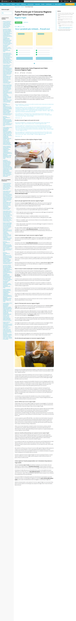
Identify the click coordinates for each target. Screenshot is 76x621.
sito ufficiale (18, 275)
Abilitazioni (23, 4)
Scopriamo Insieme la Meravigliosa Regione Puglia (66, 13)
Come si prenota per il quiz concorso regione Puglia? (65, 17)
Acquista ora (25, 22)
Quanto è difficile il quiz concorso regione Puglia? (65, 25)
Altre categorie (58, 4)
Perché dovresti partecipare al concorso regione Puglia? (65, 23)
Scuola (42, 4)
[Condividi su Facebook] (15, 26)
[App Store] (13, 1)
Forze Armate (30, 4)
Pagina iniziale (17, 6)
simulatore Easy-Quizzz (34, 466)
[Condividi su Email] (18, 26)
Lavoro (17, 4)
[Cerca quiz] (7, 13)
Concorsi (8, 4)
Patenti (13, 4)
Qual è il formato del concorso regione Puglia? (65, 21)
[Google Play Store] (19, 1)
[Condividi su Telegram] (23, 26)
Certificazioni (48, 4)
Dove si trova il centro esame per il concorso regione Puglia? (65, 19)
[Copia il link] (21, 26)
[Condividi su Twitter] (16, 26)
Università (37, 4)
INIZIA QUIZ (18, 22)
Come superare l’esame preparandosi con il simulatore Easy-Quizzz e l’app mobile (65, 30)
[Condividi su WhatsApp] (20, 26)
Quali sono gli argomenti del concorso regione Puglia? (65, 15)
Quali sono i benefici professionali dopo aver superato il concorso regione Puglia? (66, 28)
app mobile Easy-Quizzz (34, 471)
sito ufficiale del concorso (32, 229)
